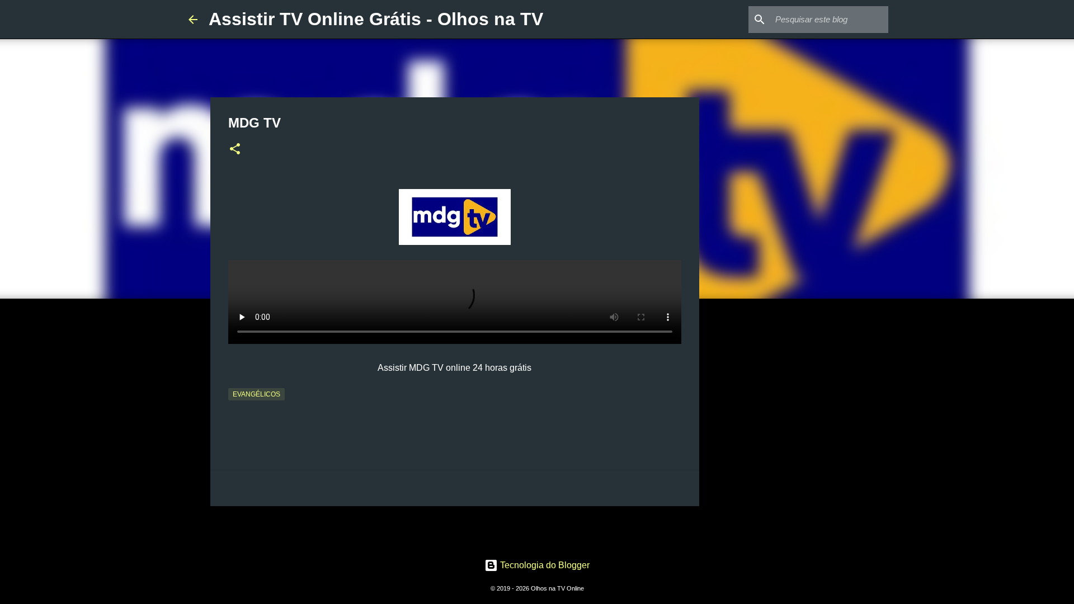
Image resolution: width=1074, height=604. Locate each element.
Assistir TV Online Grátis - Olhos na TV (376, 19)
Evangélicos (256, 394)
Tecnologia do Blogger (544, 565)
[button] (235, 150)
